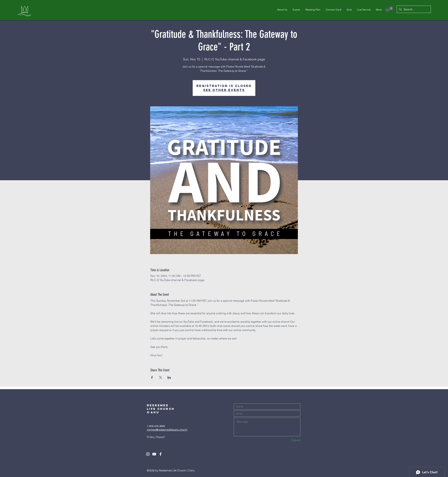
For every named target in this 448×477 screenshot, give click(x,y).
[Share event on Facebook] (152, 377)
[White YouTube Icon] (154, 454)
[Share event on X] (160, 377)
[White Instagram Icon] (148, 454)
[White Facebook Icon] (160, 454)
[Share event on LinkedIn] (169, 377)
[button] (389, 9)
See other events (224, 90)
